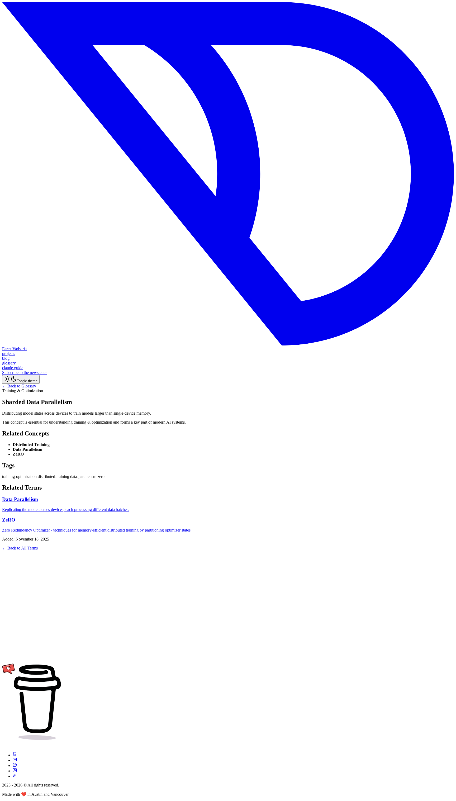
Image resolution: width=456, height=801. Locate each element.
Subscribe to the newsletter (24, 372)
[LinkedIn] (15, 765)
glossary (9, 363)
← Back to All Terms (20, 548)
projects (8, 353)
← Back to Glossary (19, 386)
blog (6, 358)
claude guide (12, 368)
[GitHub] (15, 755)
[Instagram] (15, 771)
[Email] (15, 760)
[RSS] (15, 776)
